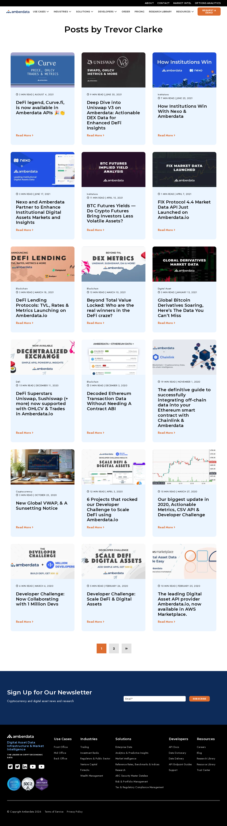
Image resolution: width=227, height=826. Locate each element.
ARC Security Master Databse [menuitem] (131, 775)
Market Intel (182, 3)
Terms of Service (54, 811)
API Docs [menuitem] (174, 747)
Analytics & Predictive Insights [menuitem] (131, 753)
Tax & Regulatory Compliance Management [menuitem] (139, 787)
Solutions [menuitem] (123, 739)
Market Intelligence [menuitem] (125, 758)
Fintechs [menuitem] (84, 770)
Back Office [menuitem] (60, 758)
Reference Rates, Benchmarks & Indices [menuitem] (137, 764)
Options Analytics (208, 3)
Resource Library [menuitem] (206, 764)
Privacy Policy (74, 811)
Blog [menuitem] (199, 753)
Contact (163, 3)
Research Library (160, 11)
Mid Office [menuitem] (60, 753)
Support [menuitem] (173, 770)
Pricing (139, 11)
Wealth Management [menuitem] (91, 775)
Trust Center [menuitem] (203, 770)
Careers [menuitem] (201, 747)
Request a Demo (209, 11)
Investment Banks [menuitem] (89, 753)
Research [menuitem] (120, 770)
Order (126, 11)
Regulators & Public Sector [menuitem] (95, 758)
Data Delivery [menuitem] (176, 758)
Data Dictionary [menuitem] (177, 753)
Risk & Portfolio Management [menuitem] (131, 781)
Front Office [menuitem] (61, 747)
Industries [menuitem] (89, 739)
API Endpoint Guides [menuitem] (180, 764)
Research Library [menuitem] (206, 758)
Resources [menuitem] (206, 739)
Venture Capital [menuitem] (88, 764)
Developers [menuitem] (178, 739)
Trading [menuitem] (84, 747)
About (149, 3)
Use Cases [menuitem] (63, 739)
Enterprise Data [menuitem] (123, 747)
